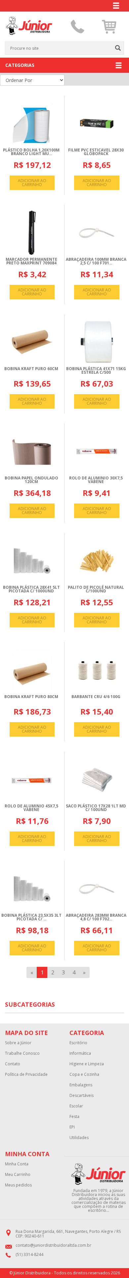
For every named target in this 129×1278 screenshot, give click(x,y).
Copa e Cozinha (84, 1074)
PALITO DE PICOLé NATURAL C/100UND (96, 589)
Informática (80, 1053)
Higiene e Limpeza (86, 1064)
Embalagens (80, 1085)
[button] (109, 27)
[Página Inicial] (29, 38)
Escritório (78, 1043)
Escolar (76, 1106)
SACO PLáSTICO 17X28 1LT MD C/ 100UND (96, 807)
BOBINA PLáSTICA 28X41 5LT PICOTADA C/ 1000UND (31, 589)
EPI (72, 1127)
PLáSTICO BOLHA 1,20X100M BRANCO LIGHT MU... (31, 152)
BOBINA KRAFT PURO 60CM (31, 368)
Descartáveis (81, 1096)
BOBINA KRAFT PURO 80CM (31, 696)
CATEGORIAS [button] (19, 65)
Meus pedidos (18, 1185)
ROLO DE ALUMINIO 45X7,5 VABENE (31, 807)
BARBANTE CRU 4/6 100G (95, 696)
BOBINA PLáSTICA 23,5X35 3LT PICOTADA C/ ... (31, 917)
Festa (74, 1117)
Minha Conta (16, 1164)
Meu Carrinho (17, 1175)
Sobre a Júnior (18, 1043)
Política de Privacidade (26, 1074)
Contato (12, 1064)
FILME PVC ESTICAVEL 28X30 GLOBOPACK (96, 152)
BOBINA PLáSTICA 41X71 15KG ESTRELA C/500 (96, 370)
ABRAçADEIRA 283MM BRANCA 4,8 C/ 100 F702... (96, 917)
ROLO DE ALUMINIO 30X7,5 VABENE (96, 480)
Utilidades (79, 1138)
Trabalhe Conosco (22, 1053)
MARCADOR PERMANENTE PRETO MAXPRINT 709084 (31, 261)
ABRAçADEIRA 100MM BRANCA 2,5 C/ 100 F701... (96, 261)
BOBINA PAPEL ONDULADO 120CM (31, 480)
